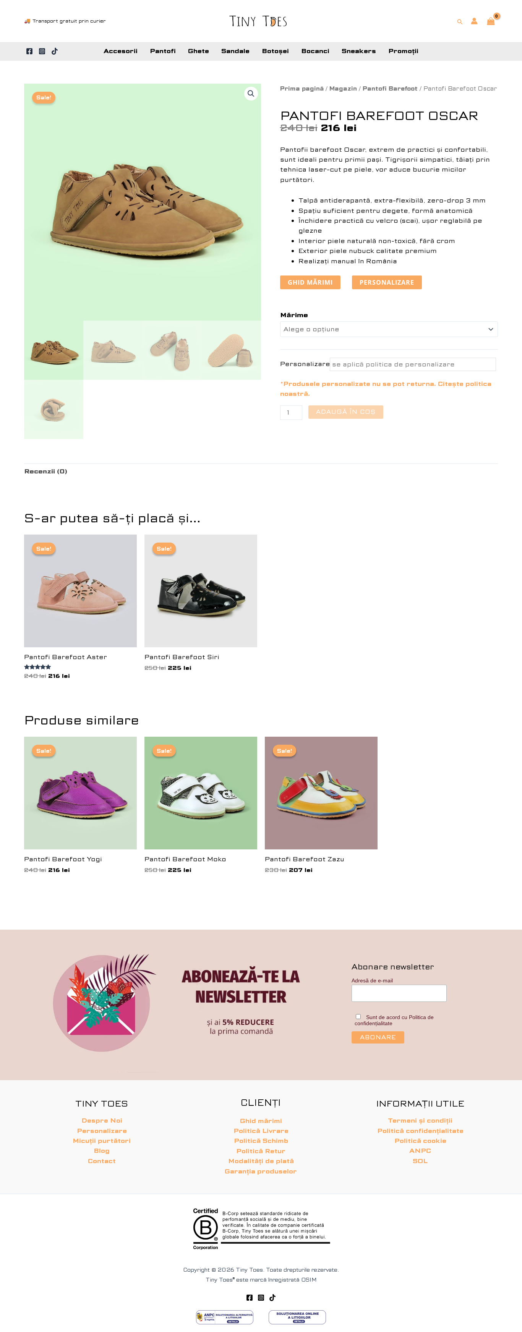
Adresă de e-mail (372, 980)
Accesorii (121, 51)
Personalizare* (304, 364)
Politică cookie (420, 1140)
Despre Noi (101, 1120)
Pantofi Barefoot (390, 88)
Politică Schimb (261, 1140)
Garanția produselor (261, 1171)
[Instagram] (42, 51)
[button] (460, 21)
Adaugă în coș (346, 412)
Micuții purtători (102, 1140)
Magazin (343, 88)
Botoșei (275, 51)
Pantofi (163, 51)
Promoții (403, 51)
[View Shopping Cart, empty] (490, 22)
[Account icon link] (474, 21)
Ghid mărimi (261, 1120)
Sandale (235, 51)
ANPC (420, 1150)
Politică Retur (260, 1151)
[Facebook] (29, 51)
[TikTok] (54, 51)
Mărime (294, 315)
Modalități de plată (261, 1161)
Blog (102, 1150)
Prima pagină (302, 88)
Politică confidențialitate (420, 1130)
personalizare (387, 282)
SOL (420, 1161)
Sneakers (359, 51)
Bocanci (315, 51)
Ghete (198, 51)
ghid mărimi (310, 282)
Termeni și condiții (420, 1120)
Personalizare (102, 1130)
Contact (102, 1161)
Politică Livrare (261, 1130)
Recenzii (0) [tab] (45, 471)
